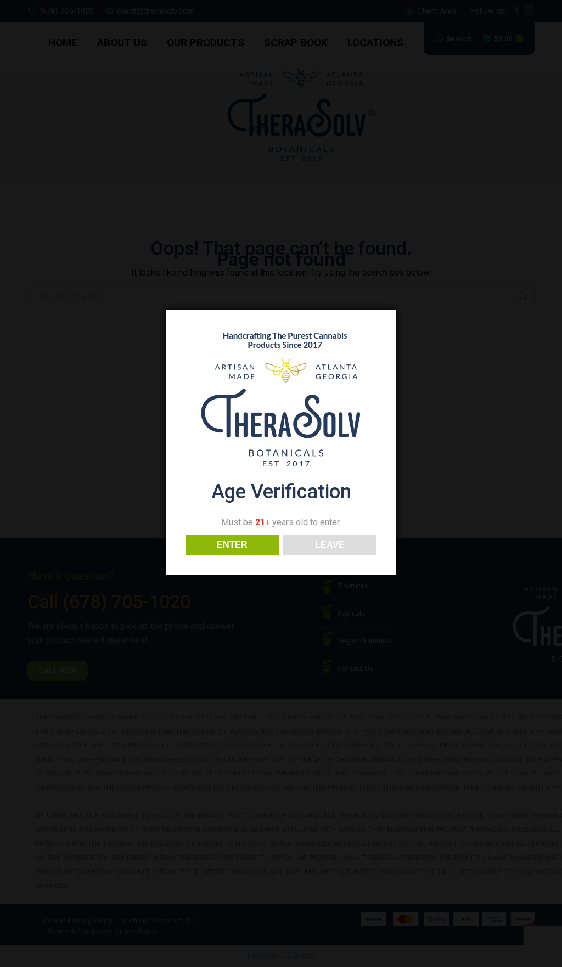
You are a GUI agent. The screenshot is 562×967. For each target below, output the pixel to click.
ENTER (232, 544)
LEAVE (330, 544)
